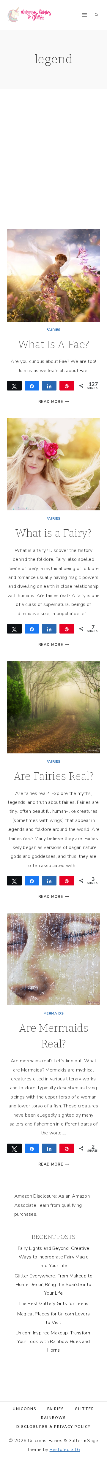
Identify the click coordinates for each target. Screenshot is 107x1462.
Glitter (84, 1409)
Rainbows (53, 1417)
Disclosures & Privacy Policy (53, 1426)
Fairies (53, 329)
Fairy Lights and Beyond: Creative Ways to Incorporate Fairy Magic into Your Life (53, 1257)
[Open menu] (84, 14)
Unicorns (25, 1409)
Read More (53, 401)
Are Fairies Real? (53, 776)
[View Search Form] (96, 14)
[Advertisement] (53, 166)
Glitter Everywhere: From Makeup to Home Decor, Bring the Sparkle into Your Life (53, 1284)
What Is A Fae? (53, 344)
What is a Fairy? (53, 533)
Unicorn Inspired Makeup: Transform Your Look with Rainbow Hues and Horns (53, 1341)
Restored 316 (65, 1449)
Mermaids (53, 1013)
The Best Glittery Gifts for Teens (53, 1303)
